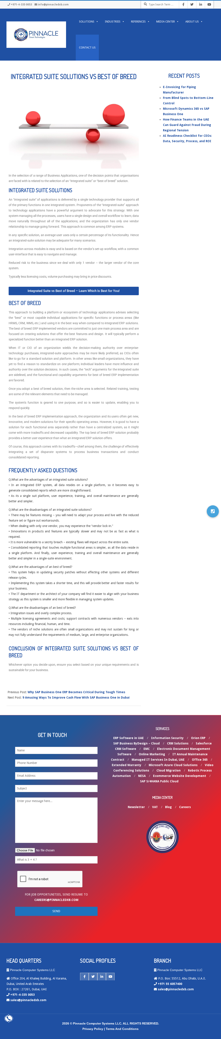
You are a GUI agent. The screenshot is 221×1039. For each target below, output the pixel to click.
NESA (142, 776)
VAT (155, 807)
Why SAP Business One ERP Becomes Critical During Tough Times (76, 692)
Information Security (167, 738)
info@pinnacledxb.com (53, 4)
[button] (213, 511)
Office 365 (200, 759)
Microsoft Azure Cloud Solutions (173, 765)
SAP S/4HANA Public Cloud (159, 781)
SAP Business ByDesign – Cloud (136, 743)
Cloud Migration (168, 770)
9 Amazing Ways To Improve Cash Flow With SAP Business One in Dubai (75, 697)
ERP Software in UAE (128, 738)
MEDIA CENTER (165, 21)
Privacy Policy (92, 1029)
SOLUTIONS (86, 21)
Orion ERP (198, 738)
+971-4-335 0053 (21, 4)
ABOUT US (192, 21)
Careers (185, 807)
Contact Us (87, 47)
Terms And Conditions (122, 1029)
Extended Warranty (126, 765)
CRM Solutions (177, 743)
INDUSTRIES (112, 21)
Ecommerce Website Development (179, 776)
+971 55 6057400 (170, 984)
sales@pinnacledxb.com (28, 1000)
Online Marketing (152, 754)
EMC (147, 749)
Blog (168, 807)
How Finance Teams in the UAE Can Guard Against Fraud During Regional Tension (187, 125)
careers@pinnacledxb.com (56, 900)
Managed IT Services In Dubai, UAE (158, 759)
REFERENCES (138, 21)
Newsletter (136, 807)
